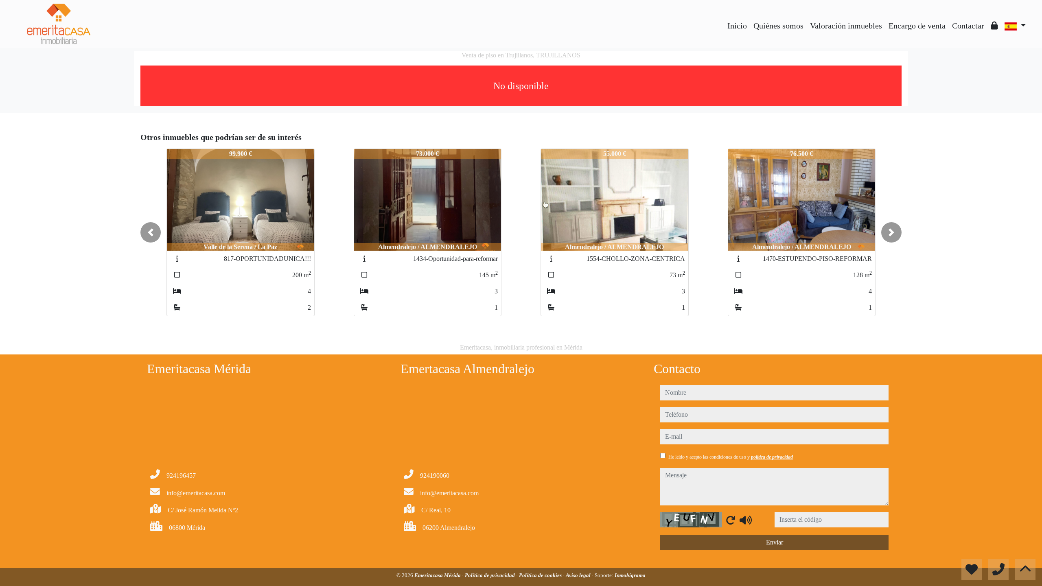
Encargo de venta (917, 25)
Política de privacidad (490, 575)
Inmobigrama (630, 575)
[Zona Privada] (994, 25)
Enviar (774, 542)
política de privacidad (772, 457)
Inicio (737, 25)
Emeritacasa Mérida (438, 575)
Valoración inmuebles (846, 25)
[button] (150, 232)
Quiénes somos (778, 25)
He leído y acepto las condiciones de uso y (730, 457)
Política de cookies (541, 575)
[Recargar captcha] (730, 520)
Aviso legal (579, 575)
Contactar (968, 25)
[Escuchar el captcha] (745, 520)
